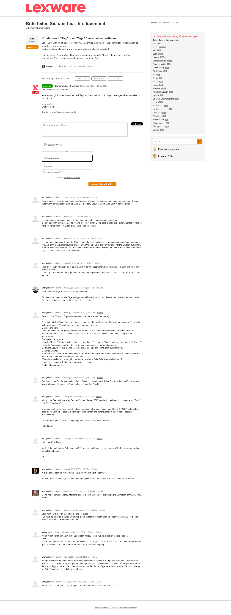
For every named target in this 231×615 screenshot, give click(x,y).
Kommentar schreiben (102, 184)
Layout (156, 95)
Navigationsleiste (160, 109)
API (154, 50)
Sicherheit (157, 116)
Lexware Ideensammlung (165, 36)
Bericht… (91, 66)
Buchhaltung (158, 68)
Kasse (155, 85)
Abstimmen (32, 47)
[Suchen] (199, 141)
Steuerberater (159, 123)
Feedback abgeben (168, 149)
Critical (117, 79)
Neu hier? (67, 178)
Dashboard (157, 71)
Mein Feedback (159, 47)
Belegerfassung (159, 61)
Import (155, 81)
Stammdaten (158, 120)
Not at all (84, 79)
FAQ (155, 75)
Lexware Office (166, 156)
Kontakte (156, 88)
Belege (156, 57)
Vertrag (156, 130)
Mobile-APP (158, 106)
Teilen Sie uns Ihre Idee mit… (166, 40)
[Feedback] (80, 8)
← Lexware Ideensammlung (38, 28)
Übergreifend (158, 126)
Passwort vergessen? (52, 172)
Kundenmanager (188, 36)
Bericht (94, 197)
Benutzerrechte (159, 64)
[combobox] (175, 141)
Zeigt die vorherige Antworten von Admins (59, 112)
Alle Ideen (157, 43)
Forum (155, 78)
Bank (155, 54)
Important (100, 79)
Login (152, 23)
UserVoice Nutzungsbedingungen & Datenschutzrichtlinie (115, 608)
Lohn (155, 102)
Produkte (157, 113)
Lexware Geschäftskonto (163, 99)
